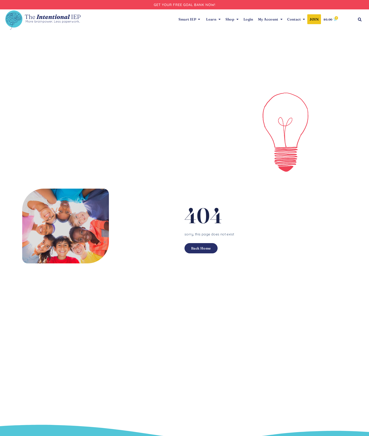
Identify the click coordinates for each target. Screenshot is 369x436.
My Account (268, 19)
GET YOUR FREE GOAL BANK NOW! (184, 5)
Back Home (201, 248)
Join (314, 19)
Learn (211, 19)
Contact (294, 19)
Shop (230, 19)
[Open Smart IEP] (199, 19)
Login (248, 19)
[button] (359, 19)
